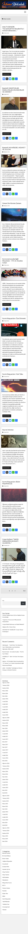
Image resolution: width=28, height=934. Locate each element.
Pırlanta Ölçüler (6, 888)
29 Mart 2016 (6, 265)
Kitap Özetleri (5, 872)
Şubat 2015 (5, 811)
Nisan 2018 (5, 725)
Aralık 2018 (5, 712)
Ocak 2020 (5, 707)
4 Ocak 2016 (6, 432)
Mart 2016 (4, 776)
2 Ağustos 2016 (7, 205)
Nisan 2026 (5, 693)
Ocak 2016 (5, 782)
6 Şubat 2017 (6, 94)
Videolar (4, 909)
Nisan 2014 (5, 838)
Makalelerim (5, 880)
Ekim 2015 (4, 790)
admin (3, 668)
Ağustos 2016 (5, 763)
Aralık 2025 (5, 704)
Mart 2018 (4, 728)
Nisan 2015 (5, 806)
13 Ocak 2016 (6, 376)
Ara (3, 600)
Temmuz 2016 (5, 766)
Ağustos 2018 (5, 717)
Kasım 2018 (5, 715)
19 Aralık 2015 (6, 545)
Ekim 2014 (4, 822)
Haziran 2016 (5, 768)
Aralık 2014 (5, 817)
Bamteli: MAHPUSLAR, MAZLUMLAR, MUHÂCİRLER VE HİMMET (13, 90)
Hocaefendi (5, 864)
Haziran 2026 (5, 688)
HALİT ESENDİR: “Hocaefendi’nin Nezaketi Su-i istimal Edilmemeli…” (13, 29)
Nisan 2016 (5, 774)
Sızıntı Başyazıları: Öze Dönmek (14, 318)
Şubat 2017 (5, 750)
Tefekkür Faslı (5, 904)
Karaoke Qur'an (6, 869)
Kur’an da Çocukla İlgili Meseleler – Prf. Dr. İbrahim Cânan (12, 261)
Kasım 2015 (5, 787)
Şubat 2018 (5, 731)
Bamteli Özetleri (6, 853)
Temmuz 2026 (5, 685)
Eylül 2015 (4, 793)
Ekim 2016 (4, 760)
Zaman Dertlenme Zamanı (11, 203)
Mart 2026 (4, 696)
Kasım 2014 (5, 819)
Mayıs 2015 (5, 803)
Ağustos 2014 (5, 828)
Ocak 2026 (5, 701)
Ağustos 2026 (5, 682)
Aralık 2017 (5, 736)
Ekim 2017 (4, 741)
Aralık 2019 (5, 709)
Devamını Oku (7, 75)
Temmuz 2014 (5, 830)
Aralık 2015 (5, 784)
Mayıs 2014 (5, 836)
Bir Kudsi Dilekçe (6, 855)
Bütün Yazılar (5, 858)
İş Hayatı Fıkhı (5, 866)
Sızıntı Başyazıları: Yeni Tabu (12, 374)
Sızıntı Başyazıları (6, 899)
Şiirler (3, 896)
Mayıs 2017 (5, 744)
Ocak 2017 (5, 752)
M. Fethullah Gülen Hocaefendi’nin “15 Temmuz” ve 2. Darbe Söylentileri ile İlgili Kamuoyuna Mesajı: (13, 663)
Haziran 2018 (5, 720)
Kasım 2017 (5, 739)
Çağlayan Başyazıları (7, 861)
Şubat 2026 (5, 698)
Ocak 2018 (5, 733)
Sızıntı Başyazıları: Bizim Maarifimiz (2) (11, 483)
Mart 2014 (4, 841)
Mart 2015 (4, 809)
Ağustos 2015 (5, 795)
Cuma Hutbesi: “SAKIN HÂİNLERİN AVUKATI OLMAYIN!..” (10, 541)
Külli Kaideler (5, 877)
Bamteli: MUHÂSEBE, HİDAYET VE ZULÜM (14, 148)
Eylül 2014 (4, 825)
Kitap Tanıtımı (5, 874)
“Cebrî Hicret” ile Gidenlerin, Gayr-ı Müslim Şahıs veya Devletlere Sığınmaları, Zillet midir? (12, 647)
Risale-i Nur (5, 893)
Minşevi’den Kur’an (7, 882)
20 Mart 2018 (6, 33)
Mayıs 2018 (5, 723)
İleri (24, 590)
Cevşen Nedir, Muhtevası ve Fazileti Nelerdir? (13, 624)
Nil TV (3, 885)
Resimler (4, 890)
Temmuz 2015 (5, 798)
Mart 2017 (4, 747)
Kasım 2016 (5, 758)
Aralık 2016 (5, 755)
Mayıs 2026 (5, 690)
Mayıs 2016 (5, 771)
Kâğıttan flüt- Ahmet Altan (9, 627)
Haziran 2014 (5, 833)
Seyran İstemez (8, 430)
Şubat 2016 (5, 779)
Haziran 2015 (5, 801)
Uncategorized (6, 907)
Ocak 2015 (5, 814)
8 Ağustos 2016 (7, 151)
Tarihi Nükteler (6, 901)
